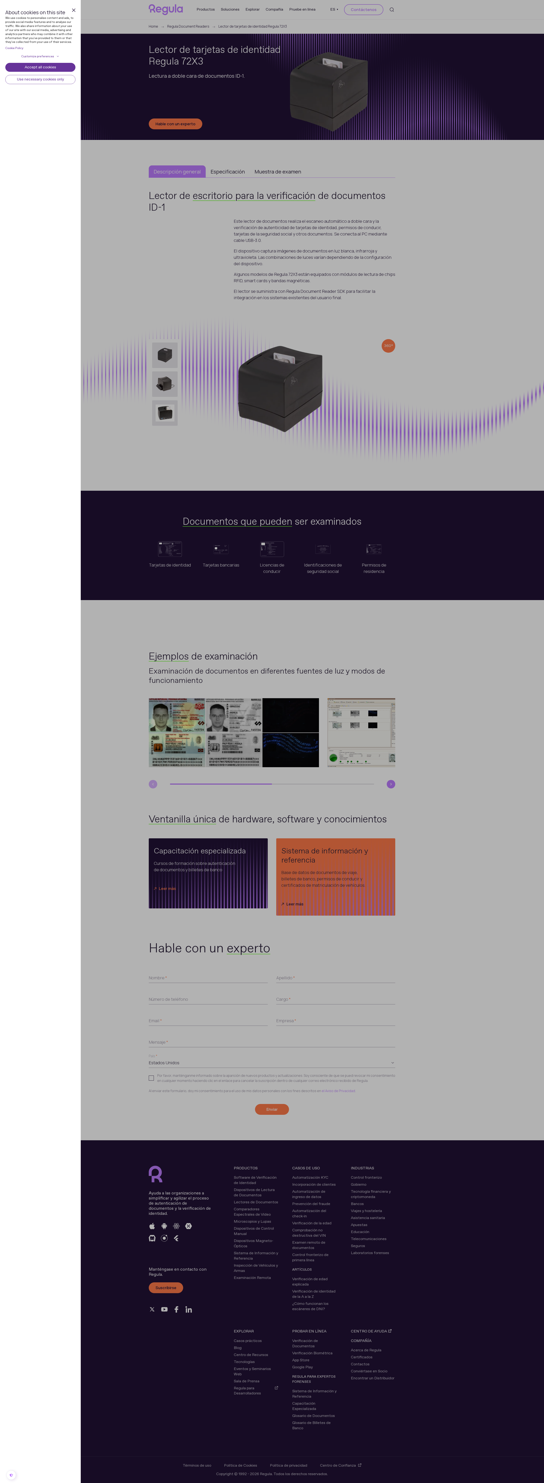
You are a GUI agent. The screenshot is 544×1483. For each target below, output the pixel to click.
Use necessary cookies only (40, 79)
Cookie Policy (14, 48)
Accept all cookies (40, 67)
